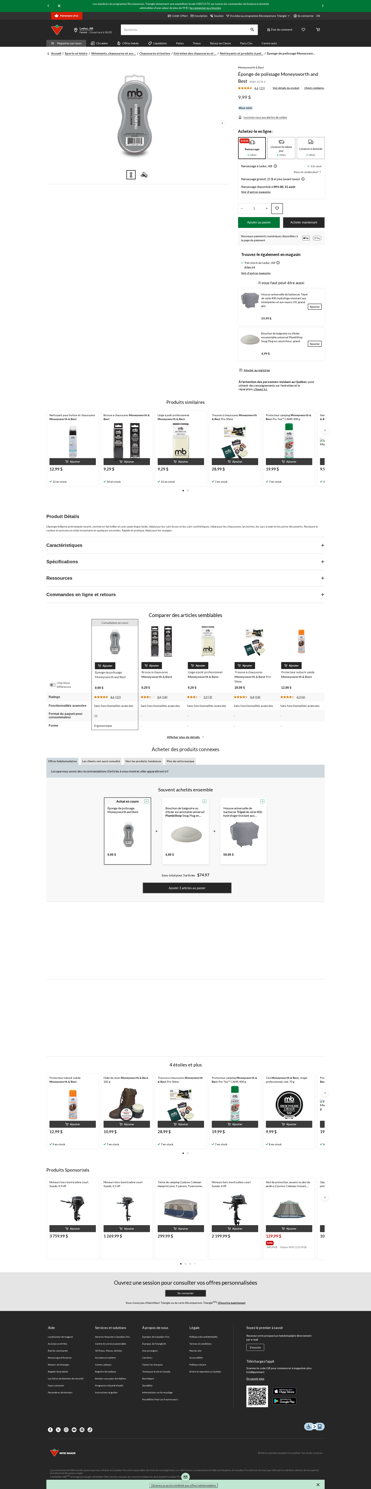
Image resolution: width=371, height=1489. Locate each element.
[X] (58, 1429)
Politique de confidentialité (203, 1336)
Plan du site (195, 1350)
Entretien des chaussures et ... (195, 53)
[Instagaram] (66, 1429)
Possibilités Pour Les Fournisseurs (160, 1399)
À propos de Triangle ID (154, 1343)
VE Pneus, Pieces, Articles (108, 1350)
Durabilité (147, 1385)
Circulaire (102, 43)
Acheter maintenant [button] (303, 222)
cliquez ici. (260, 389)
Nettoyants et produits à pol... (241, 53)
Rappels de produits (58, 1371)
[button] (252, 29)
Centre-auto (269, 43)
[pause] (59, 6)
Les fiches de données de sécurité (65, 1378)
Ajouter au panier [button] (259, 222)
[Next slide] (323, 6)
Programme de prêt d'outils (109, 1385)
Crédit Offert (180, 15)
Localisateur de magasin (60, 1336)
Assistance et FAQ (57, 1343)
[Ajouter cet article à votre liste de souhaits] (277, 208)
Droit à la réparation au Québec (205, 1371)
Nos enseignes (150, 1350)
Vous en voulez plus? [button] (306, 172)
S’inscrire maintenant (232, 1302)
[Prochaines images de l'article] (222, 123)
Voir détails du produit (286, 87)
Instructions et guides (106, 1392)
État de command (281, 29)
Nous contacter (56, 1385)
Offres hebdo (130, 43)
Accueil (56, 53)
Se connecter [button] (306, 15)
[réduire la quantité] (266, 208)
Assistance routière (105, 1357)
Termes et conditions (200, 1343)
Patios (180, 43)
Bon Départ (148, 1378)
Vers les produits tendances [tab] (143, 761)
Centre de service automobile (110, 1343)
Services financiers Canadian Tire (112, 1336)
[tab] (252, 148)
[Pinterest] (82, 1429)
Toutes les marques (152, 1364)
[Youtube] (74, 1429)
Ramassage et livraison (60, 1357)
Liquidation (160, 43)
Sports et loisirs (76, 53)
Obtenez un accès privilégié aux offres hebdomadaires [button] (183, 1485)
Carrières (147, 1357)
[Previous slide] (48, 6)
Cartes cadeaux (103, 1364)
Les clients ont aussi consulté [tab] (101, 761)
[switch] (54, 685)
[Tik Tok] (90, 1429)
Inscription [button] (201, 15)
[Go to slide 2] (144, 174)
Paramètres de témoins (60, 1392)
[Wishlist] (303, 30)
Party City (246, 43)
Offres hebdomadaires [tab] (62, 761)
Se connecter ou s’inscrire (205, 7)
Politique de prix (197, 1364)
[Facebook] (50, 1429)
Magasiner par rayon (69, 43)
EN (318, 15)
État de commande (58, 1350)
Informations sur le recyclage (157, 1392)
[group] (288, 1242)
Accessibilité (196, 1357)
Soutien (219, 15)
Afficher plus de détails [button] (183, 737)
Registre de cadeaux (105, 1371)
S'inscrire (255, 1347)
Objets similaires (314, 87)
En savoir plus (255, 1378)
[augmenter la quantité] (241, 208)
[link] (253, 88)
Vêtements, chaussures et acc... (113, 53)
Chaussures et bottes (154, 53)
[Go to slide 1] (131, 174)
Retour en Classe (220, 43)
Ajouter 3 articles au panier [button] (187, 888)
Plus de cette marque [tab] (180, 761)
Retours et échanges (58, 1364)
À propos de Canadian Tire (155, 1336)
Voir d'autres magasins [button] (256, 191)
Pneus (197, 43)
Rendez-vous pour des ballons (110, 1378)
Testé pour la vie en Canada (156, 1371)
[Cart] (318, 30)
